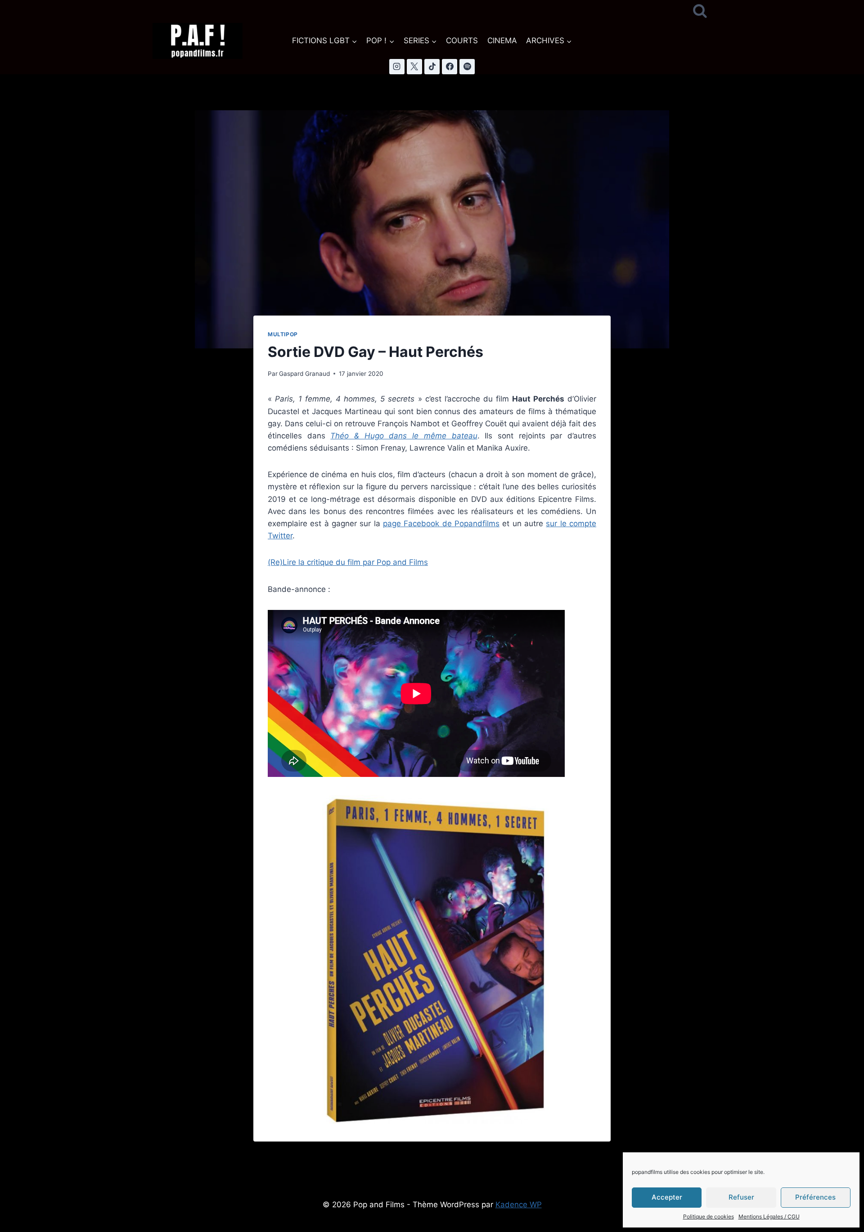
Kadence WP (518, 1204)
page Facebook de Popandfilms (441, 523)
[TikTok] (432, 66)
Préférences (815, 1197)
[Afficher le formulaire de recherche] (699, 11)
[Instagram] (397, 66)
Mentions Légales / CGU (769, 1216)
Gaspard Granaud (304, 373)
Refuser (741, 1197)
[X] (414, 66)
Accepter (667, 1197)
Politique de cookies (708, 1216)
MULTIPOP (283, 334)
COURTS (462, 40)
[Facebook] (449, 66)
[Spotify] (467, 66)
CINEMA (502, 40)
